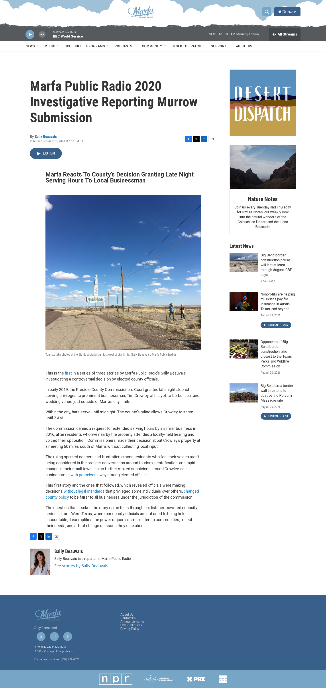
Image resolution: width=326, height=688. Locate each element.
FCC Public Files (131, 625)
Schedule (73, 46)
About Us (244, 46)
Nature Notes (263, 199)
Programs (95, 46)
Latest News (242, 246)
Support (218, 46)
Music (50, 46)
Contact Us (128, 618)
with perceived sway (89, 474)
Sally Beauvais (46, 136)
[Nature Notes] (263, 167)
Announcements (132, 621)
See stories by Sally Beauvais (81, 565)
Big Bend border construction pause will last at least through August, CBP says (276, 265)
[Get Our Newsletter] (263, 103)
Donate (289, 11)
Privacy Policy (129, 629)
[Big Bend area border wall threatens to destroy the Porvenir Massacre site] (244, 392)
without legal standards (84, 491)
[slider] (49, 36)
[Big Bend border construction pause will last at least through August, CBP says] (244, 262)
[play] (29, 34)
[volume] (42, 35)
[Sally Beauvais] (40, 562)
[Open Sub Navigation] (38, 46)
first (68, 373)
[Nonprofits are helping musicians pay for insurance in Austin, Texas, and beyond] (244, 301)
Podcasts (123, 46)
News (30, 46)
